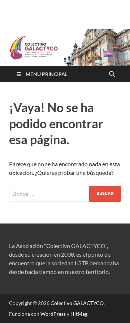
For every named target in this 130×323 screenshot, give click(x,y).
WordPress (53, 314)
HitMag (78, 314)
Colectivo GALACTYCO (77, 303)
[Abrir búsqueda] (112, 74)
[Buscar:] (65, 194)
